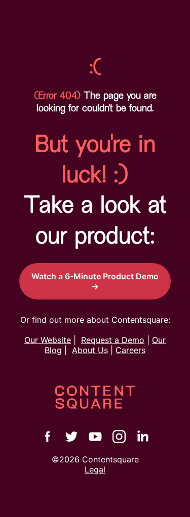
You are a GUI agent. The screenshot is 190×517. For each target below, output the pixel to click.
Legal (95, 469)
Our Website (47, 340)
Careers (130, 350)
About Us (90, 350)
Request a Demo (112, 340)
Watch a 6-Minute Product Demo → (95, 281)
